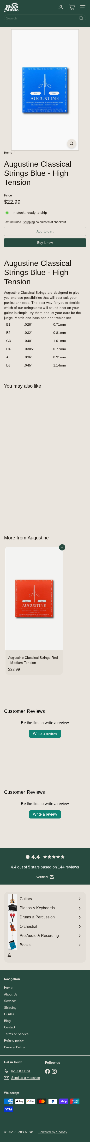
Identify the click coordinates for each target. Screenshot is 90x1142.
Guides (9, 1014)
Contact (9, 1027)
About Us (11, 994)
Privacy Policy (14, 1047)
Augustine (38, 537)
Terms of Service (16, 1034)
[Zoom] (71, 143)
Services (10, 1001)
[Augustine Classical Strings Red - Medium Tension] (34, 611)
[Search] (81, 18)
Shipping (29, 222)
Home (8, 152)
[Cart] (71, 7)
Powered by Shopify (52, 1132)
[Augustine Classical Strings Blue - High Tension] (34, 459)
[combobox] (45, 18)
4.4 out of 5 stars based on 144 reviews (45, 867)
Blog (7, 1021)
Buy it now (45, 242)
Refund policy (14, 1040)
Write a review (45, 734)
